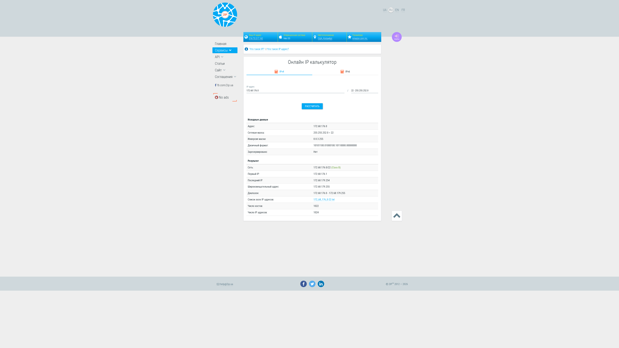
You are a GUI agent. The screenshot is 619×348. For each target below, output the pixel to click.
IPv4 (281, 71)
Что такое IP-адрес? (278, 49)
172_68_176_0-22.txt (324, 199)
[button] (224, 50)
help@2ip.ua (226, 284)
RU (391, 10)
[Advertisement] (313, 15)
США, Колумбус (325, 38)
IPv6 (347, 71)
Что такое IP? (257, 49)
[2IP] (225, 15)
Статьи (220, 63)
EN (397, 10)
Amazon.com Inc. (360, 38)
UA (385, 10)
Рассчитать (312, 106)
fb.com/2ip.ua (225, 85)
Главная (220, 43)
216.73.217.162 (256, 38)
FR (403, 10)
